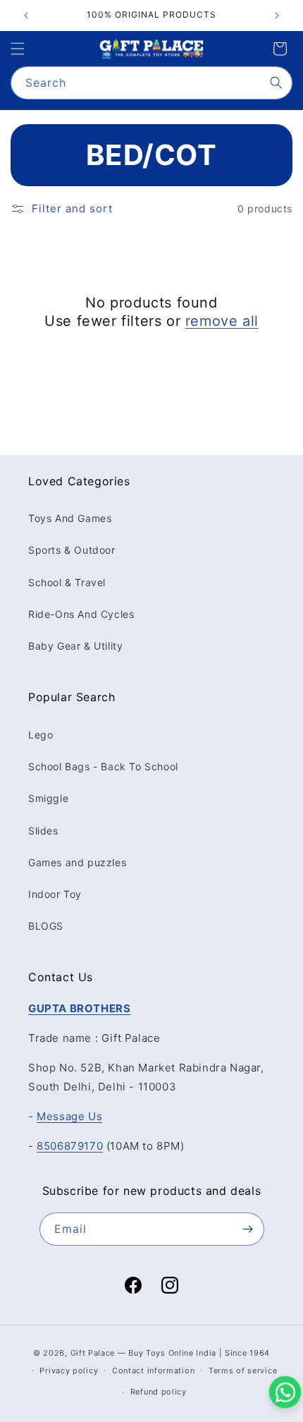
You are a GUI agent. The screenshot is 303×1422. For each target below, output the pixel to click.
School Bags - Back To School (103, 766)
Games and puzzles (77, 862)
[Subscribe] (248, 1229)
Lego (40, 735)
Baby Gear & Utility (75, 646)
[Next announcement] (276, 15)
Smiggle (48, 798)
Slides (43, 831)
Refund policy (158, 1392)
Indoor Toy (55, 894)
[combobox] (151, 83)
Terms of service (243, 1370)
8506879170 (70, 1146)
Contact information (153, 1370)
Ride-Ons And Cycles (81, 614)
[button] (17, 48)
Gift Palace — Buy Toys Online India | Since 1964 (170, 1353)
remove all (222, 320)
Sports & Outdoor (72, 550)
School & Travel (67, 582)
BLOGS (45, 926)
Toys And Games (69, 518)
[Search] (276, 82)
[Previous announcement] (26, 15)
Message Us (69, 1116)
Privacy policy (68, 1370)
